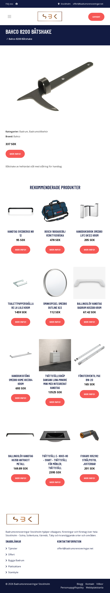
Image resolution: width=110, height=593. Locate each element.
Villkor (99, 584)
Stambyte (13, 572)
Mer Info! (15, 153)
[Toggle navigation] (9, 16)
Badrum (23, 131)
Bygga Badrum (16, 560)
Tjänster (12, 548)
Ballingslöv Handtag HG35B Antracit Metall (20, 460)
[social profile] (16, 4)
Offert (96, 16)
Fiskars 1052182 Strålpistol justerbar (89, 460)
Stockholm (66, 3)
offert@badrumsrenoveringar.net (88, 3)
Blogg (80, 584)
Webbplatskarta (94, 587)
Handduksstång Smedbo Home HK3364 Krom (21, 379)
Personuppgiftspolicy (72, 587)
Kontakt (90, 584)
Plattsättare (14, 566)
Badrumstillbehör (38, 131)
